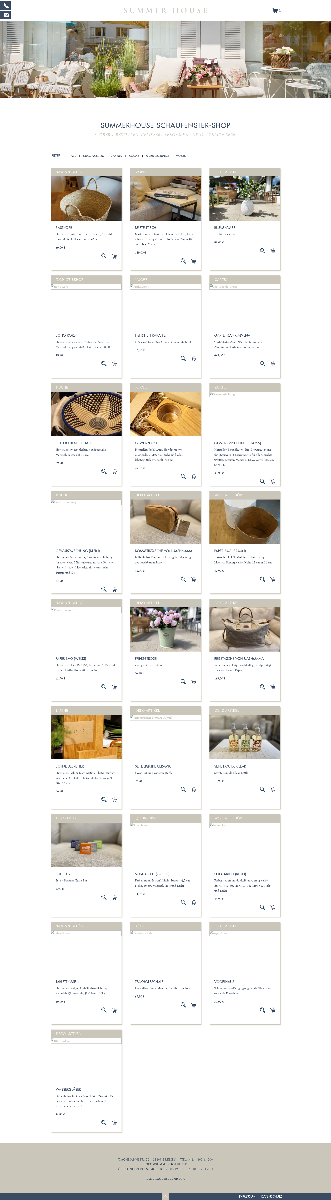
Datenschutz (271, 1196)
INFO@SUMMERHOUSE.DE (165, 1164)
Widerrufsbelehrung (165, 1178)
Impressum (247, 1196)
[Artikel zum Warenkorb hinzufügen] (112, 256)
